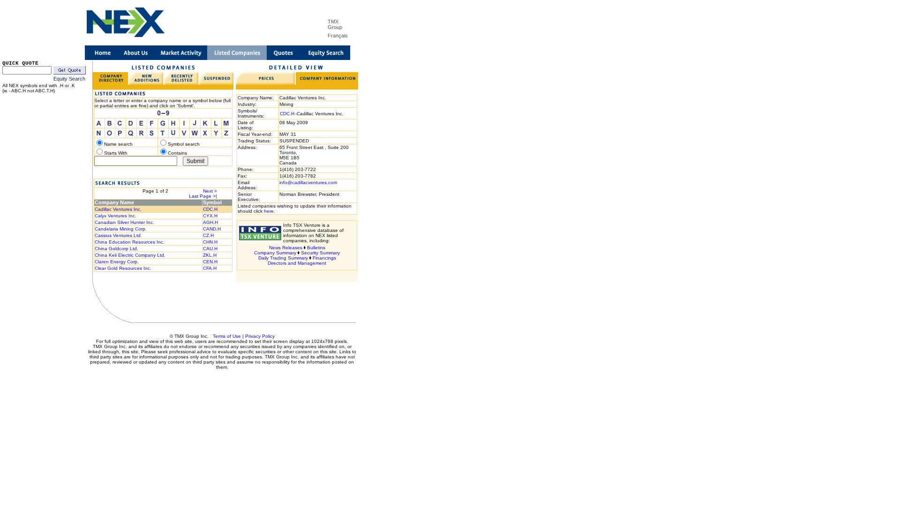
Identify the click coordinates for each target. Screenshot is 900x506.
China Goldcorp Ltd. (116, 248)
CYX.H (210, 215)
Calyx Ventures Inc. (115, 215)
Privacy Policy (260, 336)
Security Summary (320, 252)
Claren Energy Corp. (117, 261)
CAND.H (212, 228)
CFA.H (210, 268)
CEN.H (210, 261)
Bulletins (316, 247)
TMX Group (335, 24)
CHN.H (210, 242)
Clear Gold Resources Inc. (123, 268)
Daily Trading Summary (283, 257)
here (269, 211)
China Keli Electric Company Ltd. (130, 255)
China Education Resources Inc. (130, 242)
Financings (324, 257)
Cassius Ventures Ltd (118, 235)
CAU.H (210, 248)
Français (338, 35)
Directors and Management (297, 263)
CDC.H (210, 209)
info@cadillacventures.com (308, 182)
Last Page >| (203, 196)
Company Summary (275, 252)
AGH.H (210, 222)
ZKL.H (210, 255)
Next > (210, 190)
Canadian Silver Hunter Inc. (124, 222)
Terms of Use (227, 336)
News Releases (285, 247)
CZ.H (208, 235)
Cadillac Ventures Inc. (118, 209)
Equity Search (69, 79)
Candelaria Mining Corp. (121, 228)
